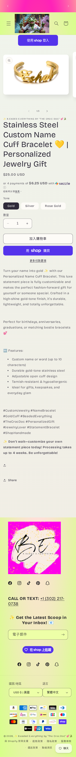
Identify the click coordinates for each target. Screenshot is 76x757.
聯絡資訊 (47, 747)
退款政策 (37, 741)
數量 (6, 215)
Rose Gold (53, 206)
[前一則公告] (7, 6)
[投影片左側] (28, 111)
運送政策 (33, 747)
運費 (17, 191)
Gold (11, 206)
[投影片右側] (47, 111)
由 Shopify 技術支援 (17, 741)
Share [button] (12, 480)
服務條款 (66, 741)
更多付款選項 (38, 260)
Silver (29, 206)
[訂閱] (63, 635)
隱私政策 (52, 741)
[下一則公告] (68, 6)
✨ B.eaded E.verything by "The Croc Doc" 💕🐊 (43, 736)
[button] (8, 23)
